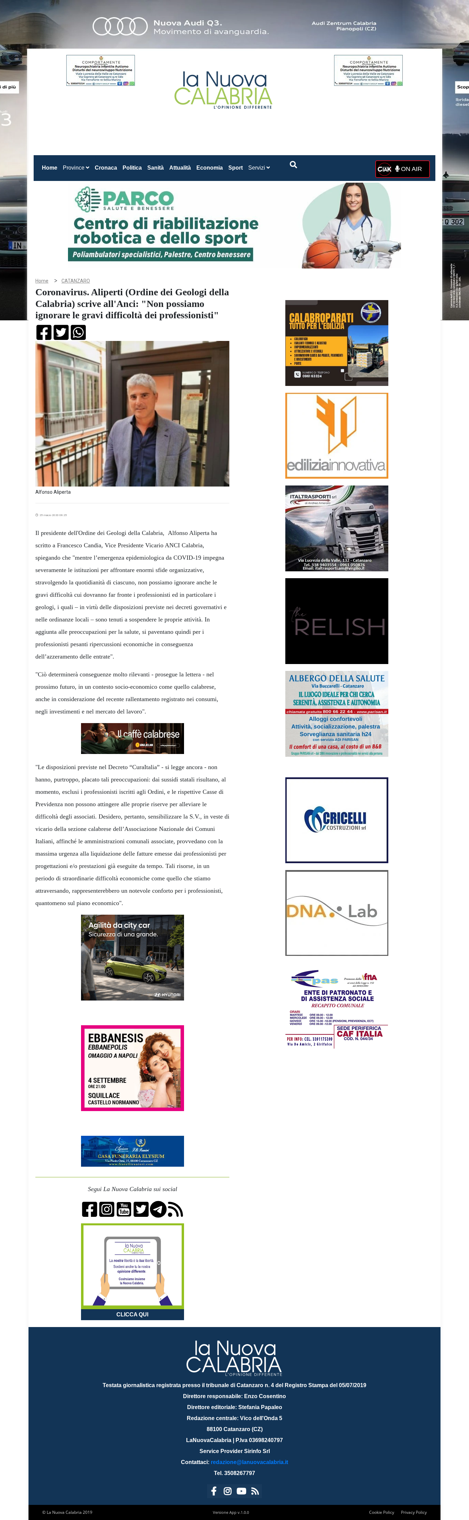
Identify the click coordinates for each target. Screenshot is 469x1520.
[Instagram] (228, 1492)
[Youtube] (241, 1492)
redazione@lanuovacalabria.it (249, 1462)
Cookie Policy (381, 1512)
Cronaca (106, 168)
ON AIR (410, 168)
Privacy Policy (414, 1512)
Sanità (155, 168)
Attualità (180, 168)
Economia (209, 168)
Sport (235, 168)
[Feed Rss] (255, 1492)
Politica (132, 168)
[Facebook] (214, 1492)
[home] (224, 87)
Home (51, 167)
